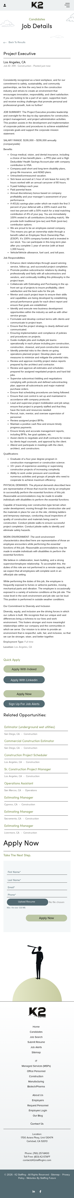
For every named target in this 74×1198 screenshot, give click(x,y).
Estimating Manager (18, 797)
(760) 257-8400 (41, 1153)
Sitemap (55, 1174)
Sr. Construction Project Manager (27, 769)
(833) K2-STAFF (42, 1157)
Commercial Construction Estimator (29, 741)
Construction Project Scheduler (25, 755)
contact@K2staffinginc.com (37, 1160)
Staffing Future (48, 1178)
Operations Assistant (18, 783)
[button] (66, 5)
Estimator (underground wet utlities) (29, 727)
